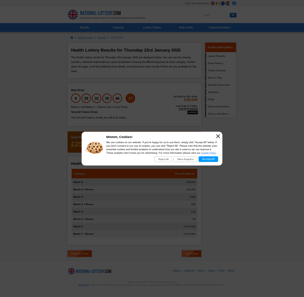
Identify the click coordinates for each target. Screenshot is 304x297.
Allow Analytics (185, 159)
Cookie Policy (208, 152)
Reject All (163, 159)
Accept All (208, 159)
